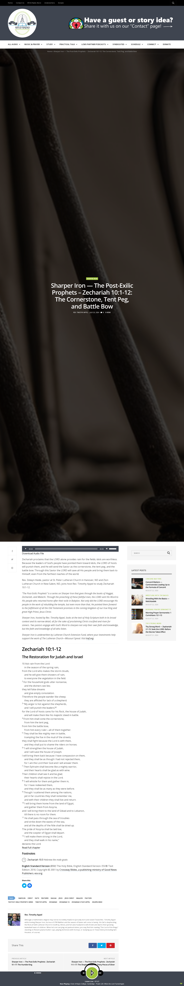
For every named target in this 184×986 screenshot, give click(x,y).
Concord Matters (153, 579)
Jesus (61, 898)
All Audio (13, 44)
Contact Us (20, 3)
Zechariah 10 (64, 902)
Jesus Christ (69, 898)
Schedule (135, 44)
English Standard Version (36, 866)
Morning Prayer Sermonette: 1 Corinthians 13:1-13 (158, 614)
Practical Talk (67, 44)
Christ (30, 898)
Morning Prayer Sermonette (158, 609)
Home (10, 3)
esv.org (38, 873)
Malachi (79, 898)
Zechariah (53, 902)
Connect (151, 44)
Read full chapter (31, 847)
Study (49, 44)
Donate (61, 3)
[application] (70, 549)
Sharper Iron (92, 279)
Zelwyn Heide (97, 902)
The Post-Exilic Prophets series (20, 902)
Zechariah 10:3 (35, 859)
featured (45, 898)
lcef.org (89, 638)
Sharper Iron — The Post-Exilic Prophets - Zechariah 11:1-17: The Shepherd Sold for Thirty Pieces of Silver (93, 963)
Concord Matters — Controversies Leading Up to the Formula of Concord (158, 584)
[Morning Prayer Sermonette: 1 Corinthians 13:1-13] (137, 614)
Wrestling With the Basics (157, 595)
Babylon (22, 898)
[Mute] (106, 548)
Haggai (53, 898)
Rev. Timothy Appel (80, 312)
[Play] (25, 548)
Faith (37, 898)
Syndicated (118, 44)
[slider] (113, 548)
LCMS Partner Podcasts (94, 44)
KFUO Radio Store (34, 3)
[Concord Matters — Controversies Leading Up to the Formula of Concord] (137, 583)
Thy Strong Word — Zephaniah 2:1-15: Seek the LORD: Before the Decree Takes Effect (158, 629)
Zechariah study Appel (81, 902)
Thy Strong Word (153, 623)
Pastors (88, 898)
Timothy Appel (41, 902)
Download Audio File (33, 553)
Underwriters (49, 3)
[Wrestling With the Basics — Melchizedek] (137, 600)
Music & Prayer (32, 44)
